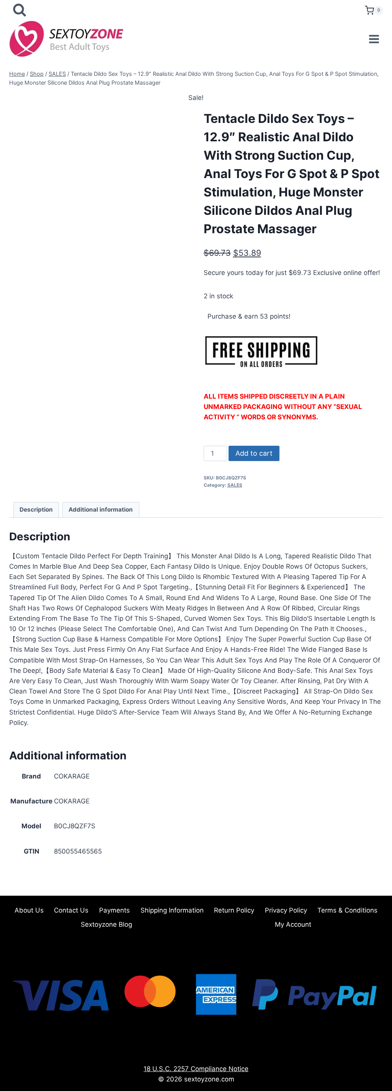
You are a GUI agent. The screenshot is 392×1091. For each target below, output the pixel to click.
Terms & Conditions (347, 910)
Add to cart (254, 453)
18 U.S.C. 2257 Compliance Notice (196, 1069)
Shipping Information (172, 910)
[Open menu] (374, 39)
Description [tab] (36, 509)
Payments (114, 910)
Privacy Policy (286, 910)
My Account (293, 924)
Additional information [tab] (101, 509)
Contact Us (71, 910)
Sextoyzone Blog (106, 924)
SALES (234, 485)
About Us (29, 910)
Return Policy (234, 910)
